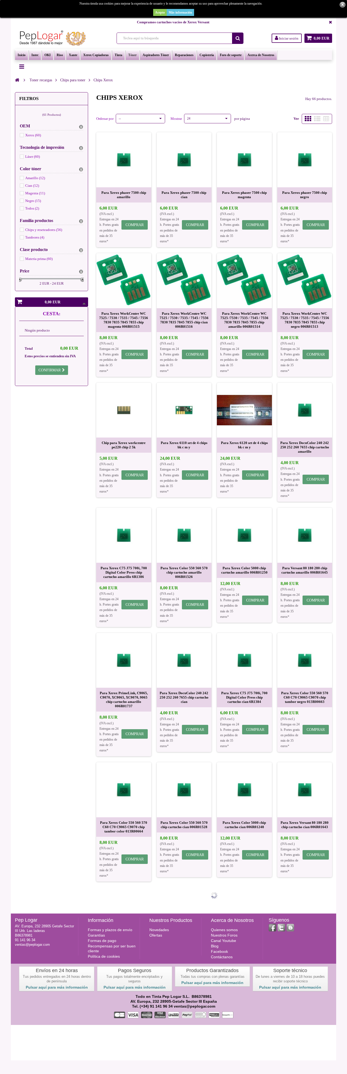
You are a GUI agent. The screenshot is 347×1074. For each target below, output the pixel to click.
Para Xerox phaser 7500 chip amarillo (123, 195)
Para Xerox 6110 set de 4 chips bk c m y (184, 445)
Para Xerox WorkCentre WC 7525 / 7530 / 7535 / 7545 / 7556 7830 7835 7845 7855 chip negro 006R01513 (304, 320)
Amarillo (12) (35, 178)
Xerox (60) (33, 135)
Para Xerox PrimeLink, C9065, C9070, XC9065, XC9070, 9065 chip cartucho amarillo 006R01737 (124, 699)
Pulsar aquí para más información (57, 987)
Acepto (160, 12)
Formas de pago (102, 940)
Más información (180, 12)
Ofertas (155, 935)
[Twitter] (281, 927)
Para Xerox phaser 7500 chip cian (184, 195)
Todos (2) (32, 208)
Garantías (96, 935)
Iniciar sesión (288, 38)
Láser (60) (32, 157)
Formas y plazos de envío (110, 930)
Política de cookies (104, 956)
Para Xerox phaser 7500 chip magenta (244, 195)
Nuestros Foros (224, 935)
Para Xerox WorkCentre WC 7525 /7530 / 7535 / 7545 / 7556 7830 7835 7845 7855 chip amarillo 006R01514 (244, 320)
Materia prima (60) (39, 259)
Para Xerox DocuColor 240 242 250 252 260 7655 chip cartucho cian (184, 697)
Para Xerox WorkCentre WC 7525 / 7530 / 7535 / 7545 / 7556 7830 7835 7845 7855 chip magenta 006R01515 (123, 320)
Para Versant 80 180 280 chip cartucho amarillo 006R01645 (304, 570)
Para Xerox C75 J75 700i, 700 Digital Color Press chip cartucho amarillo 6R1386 (124, 572)
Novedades (159, 930)
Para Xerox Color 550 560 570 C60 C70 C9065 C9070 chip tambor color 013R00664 (123, 827)
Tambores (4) (34, 237)
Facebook (219, 951)
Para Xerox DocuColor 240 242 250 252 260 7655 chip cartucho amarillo (304, 447)
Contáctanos (222, 957)
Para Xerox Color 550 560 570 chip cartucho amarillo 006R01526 (184, 572)
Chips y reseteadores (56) (43, 230)
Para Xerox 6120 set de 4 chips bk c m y (244, 445)
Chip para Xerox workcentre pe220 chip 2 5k (124, 445)
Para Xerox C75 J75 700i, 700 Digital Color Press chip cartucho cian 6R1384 (244, 697)
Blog (215, 946)
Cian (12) (32, 186)
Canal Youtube (223, 940)
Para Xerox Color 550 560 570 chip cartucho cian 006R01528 (184, 825)
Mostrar (176, 119)
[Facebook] (272, 927)
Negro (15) (33, 201)
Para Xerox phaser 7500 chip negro (304, 195)
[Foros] (290, 927)
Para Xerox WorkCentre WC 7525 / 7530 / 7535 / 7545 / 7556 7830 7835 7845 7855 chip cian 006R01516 (184, 320)
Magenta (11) (35, 193)
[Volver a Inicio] (17, 80)
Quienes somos (224, 930)
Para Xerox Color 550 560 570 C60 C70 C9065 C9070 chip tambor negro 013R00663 (304, 697)
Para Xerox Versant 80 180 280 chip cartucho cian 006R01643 (305, 825)
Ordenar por (105, 119)
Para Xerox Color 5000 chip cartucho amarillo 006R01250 (244, 570)
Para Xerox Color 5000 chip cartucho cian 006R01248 (244, 825)
